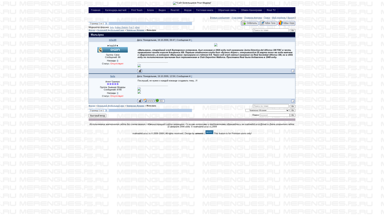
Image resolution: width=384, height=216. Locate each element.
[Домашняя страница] (148, 101)
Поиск (267, 17)
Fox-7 (131, 27)
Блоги (150, 10)
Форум (187, 10)
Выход (291, 17)
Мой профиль (279, 17)
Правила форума (253, 17)
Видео (162, 10)
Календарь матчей (115, 10)
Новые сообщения (220, 17)
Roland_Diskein (121, 27)
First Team (136, 10)
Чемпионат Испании (135, 30)
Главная (95, 10)
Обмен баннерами (251, 10)
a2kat (137, 27)
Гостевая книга (204, 10)
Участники (237, 17)
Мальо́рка (151, 30)
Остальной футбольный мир (110, 30)
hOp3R (112, 40)
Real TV (271, 10)
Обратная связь (227, 10)
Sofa (112, 27)
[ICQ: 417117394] (160, 101)
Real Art (175, 10)
